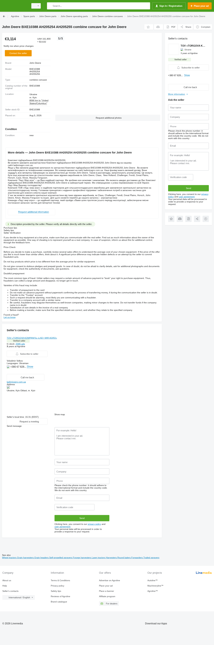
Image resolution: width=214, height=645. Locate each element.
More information (176, 94)
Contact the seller (18, 53)
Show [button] (30, 366)
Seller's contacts (10, 591)
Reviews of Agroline (60, 596)
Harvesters (111, 557)
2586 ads (20, 344)
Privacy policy (57, 585)
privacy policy (94, 524)
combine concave (38, 80)
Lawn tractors (99, 557)
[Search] (50, 6)
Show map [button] (59, 414)
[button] (148, 27)
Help (4, 585)
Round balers (124, 557)
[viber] (8, 371)
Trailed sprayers (151, 557)
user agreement (62, 526)
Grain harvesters (25, 557)
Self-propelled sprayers (61, 557)
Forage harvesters (82, 557)
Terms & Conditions (60, 580)
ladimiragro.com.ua (16, 382)
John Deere (35, 63)
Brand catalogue (59, 601)
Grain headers (41, 557)
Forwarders (137, 557)
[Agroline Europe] (14, 6)
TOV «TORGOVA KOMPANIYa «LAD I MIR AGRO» (32, 338)
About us (6, 580)
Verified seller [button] (19, 341)
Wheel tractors (9, 557)
